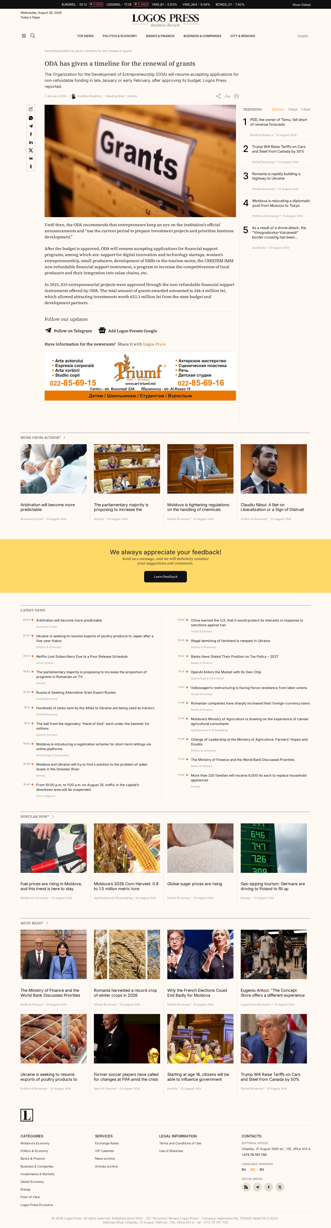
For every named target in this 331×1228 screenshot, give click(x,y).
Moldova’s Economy (35, 1143)
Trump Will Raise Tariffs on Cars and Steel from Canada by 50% (278, 149)
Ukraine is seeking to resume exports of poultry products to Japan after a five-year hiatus (94, 638)
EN (253, 1169)
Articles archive (106, 1166)
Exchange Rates (107, 1143)
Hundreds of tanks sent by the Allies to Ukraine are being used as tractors (95, 708)
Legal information (178, 1136)
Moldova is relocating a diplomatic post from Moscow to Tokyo (281, 203)
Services (104, 1136)
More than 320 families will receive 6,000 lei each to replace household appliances (248, 777)
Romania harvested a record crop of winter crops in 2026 (125, 993)
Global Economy (32, 1181)
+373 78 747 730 (254, 1155)
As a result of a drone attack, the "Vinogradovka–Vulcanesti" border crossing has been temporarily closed (279, 234)
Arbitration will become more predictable (47, 507)
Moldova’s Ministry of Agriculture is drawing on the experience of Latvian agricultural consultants (249, 721)
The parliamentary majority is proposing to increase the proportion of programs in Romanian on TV (121, 507)
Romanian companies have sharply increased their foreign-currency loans (250, 703)
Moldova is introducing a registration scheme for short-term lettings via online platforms (93, 746)
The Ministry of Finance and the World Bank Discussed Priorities (243, 760)
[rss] (246, 1187)
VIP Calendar (104, 1151)
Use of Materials (171, 1151)
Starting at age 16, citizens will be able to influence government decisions (198, 1077)
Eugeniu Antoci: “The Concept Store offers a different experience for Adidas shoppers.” (273, 993)
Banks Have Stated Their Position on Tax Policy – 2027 (234, 656)
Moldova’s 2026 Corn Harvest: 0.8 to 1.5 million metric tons (126, 886)
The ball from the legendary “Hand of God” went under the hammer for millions (93, 726)
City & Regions (242, 36)
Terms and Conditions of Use (180, 1143)
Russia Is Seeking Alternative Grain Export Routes (76, 692)
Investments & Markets (37, 1174)
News (57, 51)
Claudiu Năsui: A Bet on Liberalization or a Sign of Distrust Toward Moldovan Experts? (272, 507)
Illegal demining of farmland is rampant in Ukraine (230, 641)
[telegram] (257, 1187)
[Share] (218, 96)
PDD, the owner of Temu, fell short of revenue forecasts (278, 122)
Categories (31, 1136)
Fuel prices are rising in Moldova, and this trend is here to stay (51, 886)
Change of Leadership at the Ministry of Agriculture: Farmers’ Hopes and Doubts (249, 741)
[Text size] (227, 96)
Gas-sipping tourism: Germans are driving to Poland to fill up (273, 886)
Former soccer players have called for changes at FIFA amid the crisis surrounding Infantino (126, 1077)
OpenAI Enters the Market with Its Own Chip (226, 672)
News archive (105, 1158)
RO (262, 1169)
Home (49, 51)
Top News (85, 36)
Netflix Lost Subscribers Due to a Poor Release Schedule (82, 656)
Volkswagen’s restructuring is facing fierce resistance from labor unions (249, 688)
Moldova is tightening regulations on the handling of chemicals (198, 507)
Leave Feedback (165, 576)
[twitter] (279, 1187)
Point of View (30, 1197)
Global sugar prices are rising (194, 883)
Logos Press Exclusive (36, 1205)
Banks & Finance (160, 36)
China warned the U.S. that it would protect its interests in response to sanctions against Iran (247, 622)
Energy (25, 1189)
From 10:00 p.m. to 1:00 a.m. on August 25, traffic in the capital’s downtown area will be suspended (87, 787)
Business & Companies (202, 36)
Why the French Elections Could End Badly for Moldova (197, 993)
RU (244, 1169)
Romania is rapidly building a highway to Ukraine (276, 176)
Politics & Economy (120, 36)
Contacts (251, 1136)
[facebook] (268, 1187)
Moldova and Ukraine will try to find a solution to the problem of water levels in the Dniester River (92, 766)
